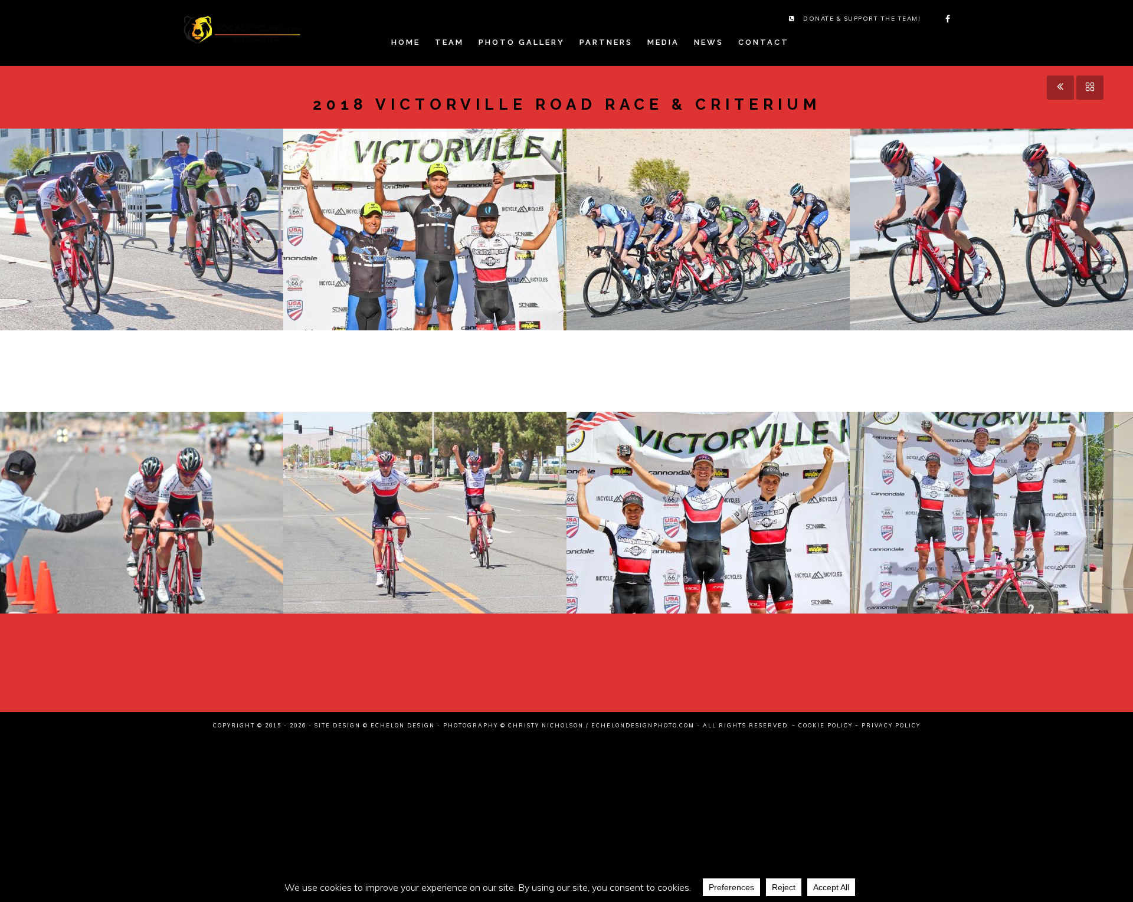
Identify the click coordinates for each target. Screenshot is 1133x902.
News (708, 42)
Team (449, 42)
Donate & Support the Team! (862, 18)
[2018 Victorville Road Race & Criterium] (120, 211)
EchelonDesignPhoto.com (643, 725)
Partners (606, 42)
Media (663, 42)
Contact (763, 42)
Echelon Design (403, 725)
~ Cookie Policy (822, 725)
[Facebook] (944, 19)
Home (405, 42)
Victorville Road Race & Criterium (141, 248)
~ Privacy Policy (888, 725)
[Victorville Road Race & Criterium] (163, 211)
